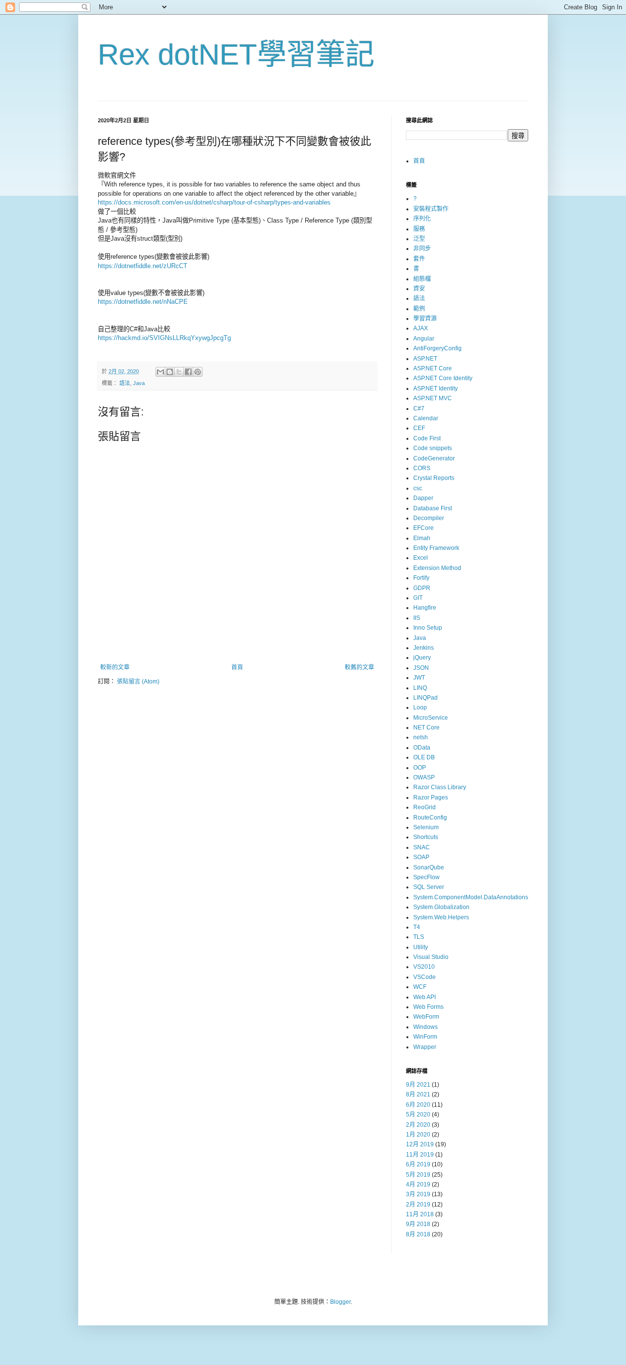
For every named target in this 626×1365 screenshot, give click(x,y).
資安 (419, 288)
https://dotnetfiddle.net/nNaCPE (144, 301)
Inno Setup (427, 627)
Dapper (423, 498)
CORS (421, 468)
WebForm (426, 1016)
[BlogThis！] (170, 372)
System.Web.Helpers (441, 917)
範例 (419, 308)
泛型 (419, 238)
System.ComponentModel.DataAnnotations (470, 897)
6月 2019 (418, 1164)
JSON (421, 667)
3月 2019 (418, 1194)
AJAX (420, 328)
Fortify (421, 577)
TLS (418, 936)
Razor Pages (430, 797)
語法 (124, 383)
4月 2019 (418, 1184)
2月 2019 (418, 1204)
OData (421, 747)
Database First (432, 508)
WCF (419, 986)
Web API (424, 997)
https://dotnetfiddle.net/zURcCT (142, 266)
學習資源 (425, 318)
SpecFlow (426, 877)
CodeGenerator (434, 458)
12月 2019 (420, 1144)
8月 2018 (418, 1234)
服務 (419, 229)
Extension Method (437, 568)
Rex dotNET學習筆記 (236, 54)
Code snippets (432, 448)
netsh (420, 737)
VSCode (424, 977)
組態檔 (422, 278)
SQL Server (428, 887)
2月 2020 (418, 1124)
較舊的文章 (359, 667)
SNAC (421, 847)
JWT (419, 677)
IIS (416, 617)
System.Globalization (441, 907)
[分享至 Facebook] (188, 372)
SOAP (421, 857)
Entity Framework (436, 548)
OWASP (424, 777)
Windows (425, 1027)
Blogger (340, 1301)
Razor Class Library (439, 787)
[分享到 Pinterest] (197, 372)
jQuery (422, 657)
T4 (416, 927)
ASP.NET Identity (435, 388)
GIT (418, 597)
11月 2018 (420, 1214)
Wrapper (424, 1047)
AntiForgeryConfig (437, 348)
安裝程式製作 (430, 208)
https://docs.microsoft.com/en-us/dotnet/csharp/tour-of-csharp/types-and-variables (214, 202)
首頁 (237, 667)
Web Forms (428, 1006)
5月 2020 (418, 1114)
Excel (420, 557)
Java (139, 383)
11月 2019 (420, 1154)
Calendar (425, 418)
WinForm (425, 1036)
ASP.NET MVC (432, 398)
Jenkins (423, 647)
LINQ (420, 687)
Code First (427, 438)
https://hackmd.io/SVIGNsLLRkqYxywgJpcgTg (164, 337)
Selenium (426, 827)
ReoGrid (424, 807)
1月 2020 (418, 1134)
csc (417, 488)
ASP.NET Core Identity (442, 378)
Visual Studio (430, 957)
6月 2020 (418, 1104)
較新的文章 (115, 667)
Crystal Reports (433, 478)
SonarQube (428, 867)
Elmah (421, 538)
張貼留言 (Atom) (138, 681)
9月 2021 (418, 1084)
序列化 (422, 218)
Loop (420, 707)
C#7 (419, 408)
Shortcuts (425, 837)
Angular (423, 338)
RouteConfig (430, 817)
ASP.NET (425, 358)
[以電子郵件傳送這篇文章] (160, 372)
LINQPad (425, 697)
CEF (419, 428)
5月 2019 (418, 1174)
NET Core (426, 727)
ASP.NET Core (432, 368)
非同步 (422, 248)
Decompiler (428, 518)
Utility (420, 947)
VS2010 (424, 966)
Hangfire (424, 607)
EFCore (423, 527)
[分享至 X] (179, 372)
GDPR (421, 588)
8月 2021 (418, 1094)
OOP (419, 767)
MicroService (430, 717)
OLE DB (424, 757)
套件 (419, 258)
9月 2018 (418, 1224)
